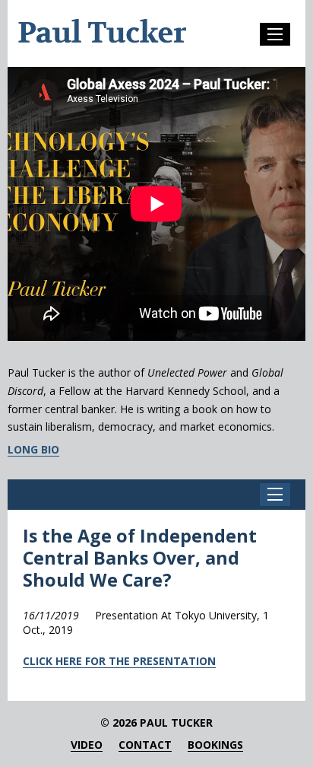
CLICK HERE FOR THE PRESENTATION (119, 661)
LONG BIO (33, 450)
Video (87, 745)
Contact (145, 745)
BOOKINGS (215, 745)
